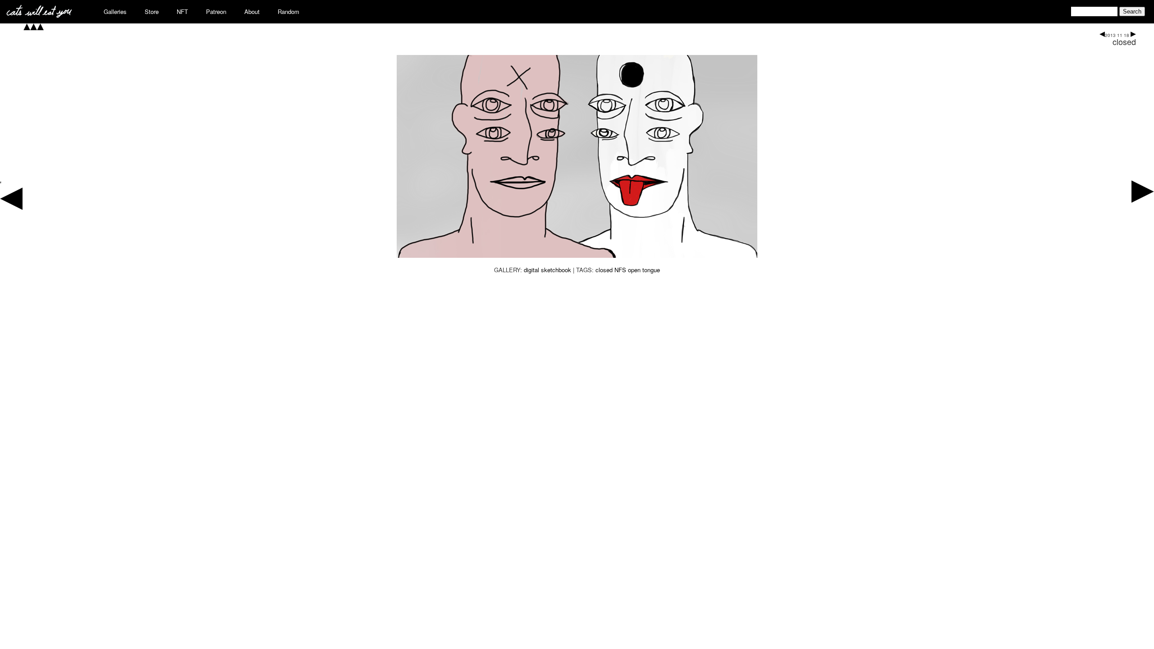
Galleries (115, 11)
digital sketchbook (547, 269)
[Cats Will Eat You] (39, 15)
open (634, 269)
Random (288, 11)
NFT (182, 11)
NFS (620, 269)
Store (152, 11)
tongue (651, 269)
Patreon (216, 11)
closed (1124, 41)
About (252, 11)
